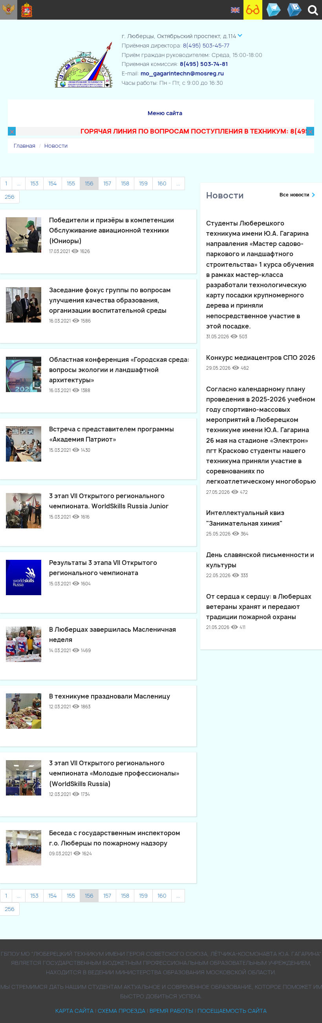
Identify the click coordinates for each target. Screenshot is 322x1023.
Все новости (294, 195)
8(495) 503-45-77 (206, 45)
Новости (56, 145)
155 (71, 183)
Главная (24, 145)
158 (125, 183)
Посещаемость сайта (232, 1010)
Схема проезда (121, 1010)
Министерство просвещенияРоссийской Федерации (8, 10)
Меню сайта (165, 113)
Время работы (171, 1010)
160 (161, 183)
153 (34, 183)
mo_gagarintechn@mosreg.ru (182, 73)
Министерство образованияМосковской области (27, 10)
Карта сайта (74, 1010)
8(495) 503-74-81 (204, 64)
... (18, 183)
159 (143, 183)
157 (107, 183)
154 (52, 183)
